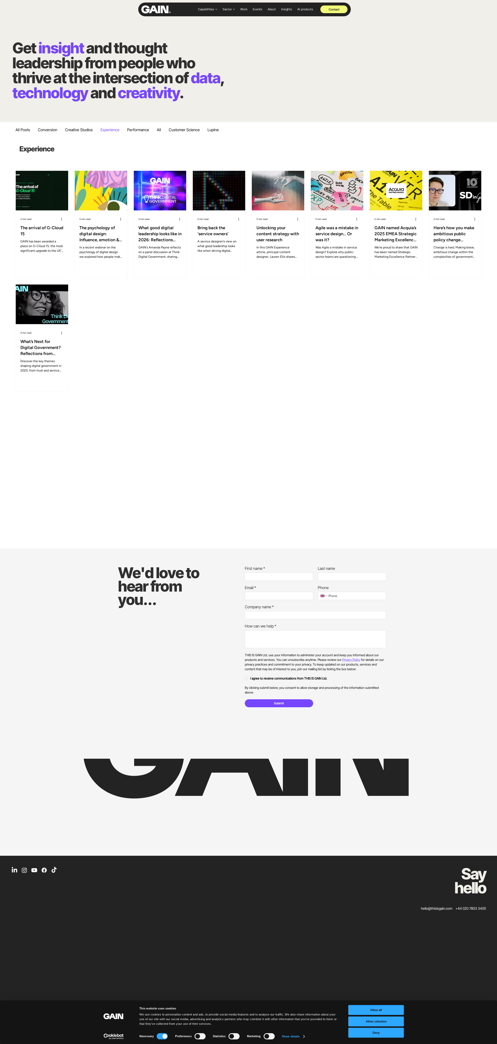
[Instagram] (24, 841)
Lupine (213, 130)
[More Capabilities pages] (216, 9)
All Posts (23, 130)
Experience (110, 130)
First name (255, 539)
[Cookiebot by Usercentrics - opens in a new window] (114, 1036)
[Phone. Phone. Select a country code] (324, 566)
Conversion (47, 130)
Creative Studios (79, 130)
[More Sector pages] (234, 9)
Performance (138, 130)
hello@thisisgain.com (436, 879)
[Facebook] (44, 841)
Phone (323, 558)
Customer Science (184, 130)
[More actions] (63, 189)
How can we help (260, 597)
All (159, 130)
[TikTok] (54, 841)
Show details (291, 1036)
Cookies (408, 997)
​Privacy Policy (383, 997)
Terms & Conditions (350, 997)
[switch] (200, 1036)
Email (250, 558)
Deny (376, 1032)
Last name (326, 539)
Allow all (376, 1010)
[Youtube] (34, 841)
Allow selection (376, 1021)
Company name (259, 577)
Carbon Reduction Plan (439, 997)
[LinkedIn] (14, 841)
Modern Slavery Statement (308, 997)
